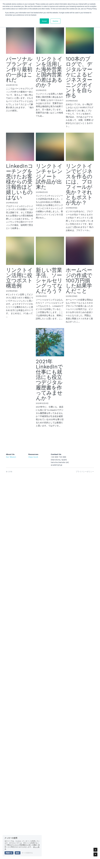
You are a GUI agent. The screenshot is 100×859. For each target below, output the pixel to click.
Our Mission (11, 457)
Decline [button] (55, 21)
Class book (33, 457)
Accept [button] (44, 21)
